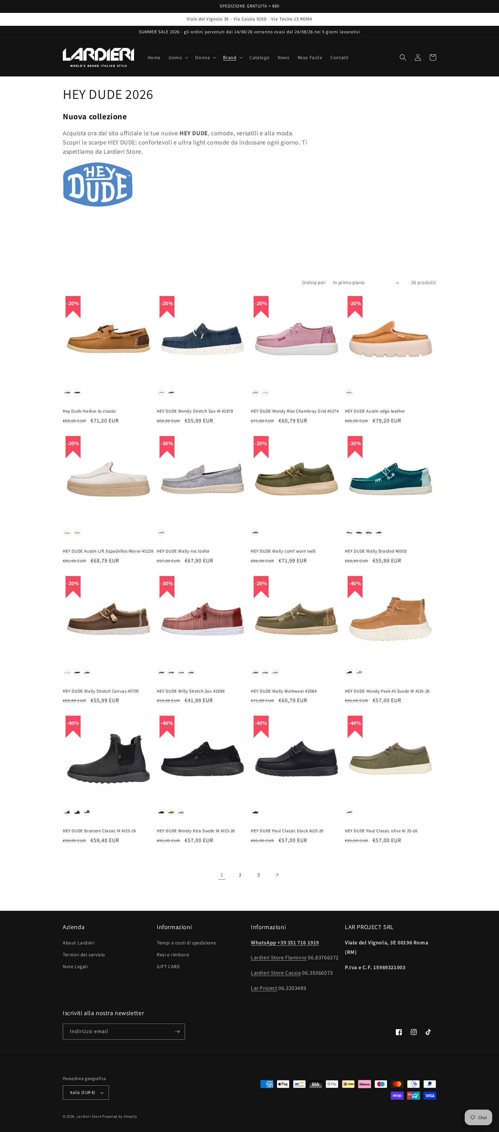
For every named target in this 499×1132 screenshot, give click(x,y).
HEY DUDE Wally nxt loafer (183, 551)
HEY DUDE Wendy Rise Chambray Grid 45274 (294, 411)
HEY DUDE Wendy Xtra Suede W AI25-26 (196, 831)
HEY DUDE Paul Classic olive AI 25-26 (381, 831)
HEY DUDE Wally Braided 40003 (376, 551)
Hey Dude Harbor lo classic (89, 411)
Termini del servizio (84, 955)
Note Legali (75, 966)
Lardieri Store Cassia (276, 972)
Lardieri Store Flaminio (279, 957)
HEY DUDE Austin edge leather (375, 411)
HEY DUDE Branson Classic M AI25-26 (99, 831)
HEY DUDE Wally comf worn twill (283, 551)
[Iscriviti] (177, 1032)
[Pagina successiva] (277, 874)
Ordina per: (314, 282)
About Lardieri (78, 943)
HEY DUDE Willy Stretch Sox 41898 (190, 691)
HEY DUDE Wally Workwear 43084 (283, 691)
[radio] (67, 392)
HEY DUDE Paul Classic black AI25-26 (287, 831)
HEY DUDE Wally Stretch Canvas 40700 (101, 691)
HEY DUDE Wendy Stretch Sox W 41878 (195, 411)
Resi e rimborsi (173, 955)
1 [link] (222, 874)
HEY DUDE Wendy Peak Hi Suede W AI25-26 (387, 691)
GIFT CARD (168, 966)
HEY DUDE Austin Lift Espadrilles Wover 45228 (108, 551)
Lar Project (264, 988)
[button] (178, 57)
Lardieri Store (89, 1116)
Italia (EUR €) (82, 1092)
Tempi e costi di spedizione (186, 943)
